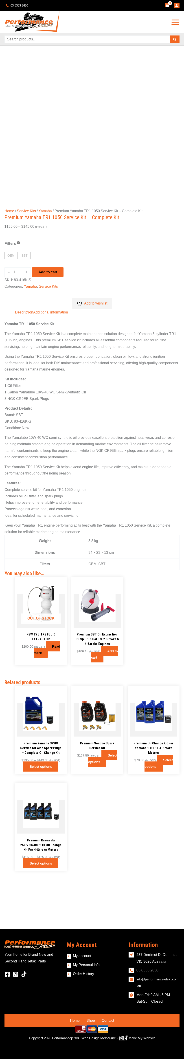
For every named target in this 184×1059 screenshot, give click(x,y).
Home (9, 211)
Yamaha (45, 211)
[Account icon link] (177, 5)
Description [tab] (24, 312)
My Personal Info (86, 965)
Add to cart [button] (104, 654)
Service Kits (26, 211)
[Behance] (24, 974)
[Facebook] (7, 974)
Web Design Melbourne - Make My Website (118, 1038)
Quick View (41, 624)
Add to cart (47, 272)
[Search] (175, 39)
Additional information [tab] (50, 312)
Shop (90, 1020)
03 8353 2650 (19, 5)
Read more (47, 649)
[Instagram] (15, 974)
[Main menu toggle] (175, 22)
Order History (83, 974)
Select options (41, 766)
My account (82, 956)
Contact (108, 1020)
